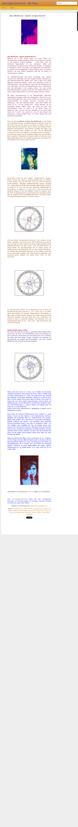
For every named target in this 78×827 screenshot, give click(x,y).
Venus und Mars (36, 512)
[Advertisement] (61, 45)
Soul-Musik (17, 512)
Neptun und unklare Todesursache (33, 510)
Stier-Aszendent (26, 512)
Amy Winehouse (17, 509)
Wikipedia (31, 491)
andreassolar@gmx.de (40, 506)
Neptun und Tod (18, 510)
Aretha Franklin (27, 509)
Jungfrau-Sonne (38, 509)
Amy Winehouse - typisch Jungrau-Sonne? (27, 15)
